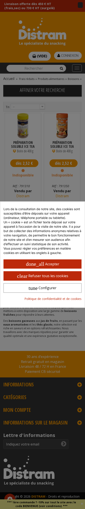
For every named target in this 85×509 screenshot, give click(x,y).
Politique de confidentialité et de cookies (53, 299)
